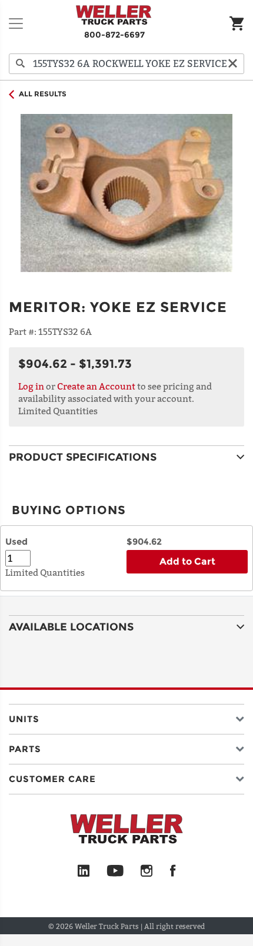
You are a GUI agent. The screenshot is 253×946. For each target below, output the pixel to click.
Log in (31, 386)
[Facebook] (172, 871)
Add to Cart (187, 561)
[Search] (20, 63)
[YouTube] (115, 871)
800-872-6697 (114, 34)
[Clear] (232, 63)
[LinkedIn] (83, 871)
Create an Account (96, 386)
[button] (126, 716)
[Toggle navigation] (16, 23)
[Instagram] (147, 871)
